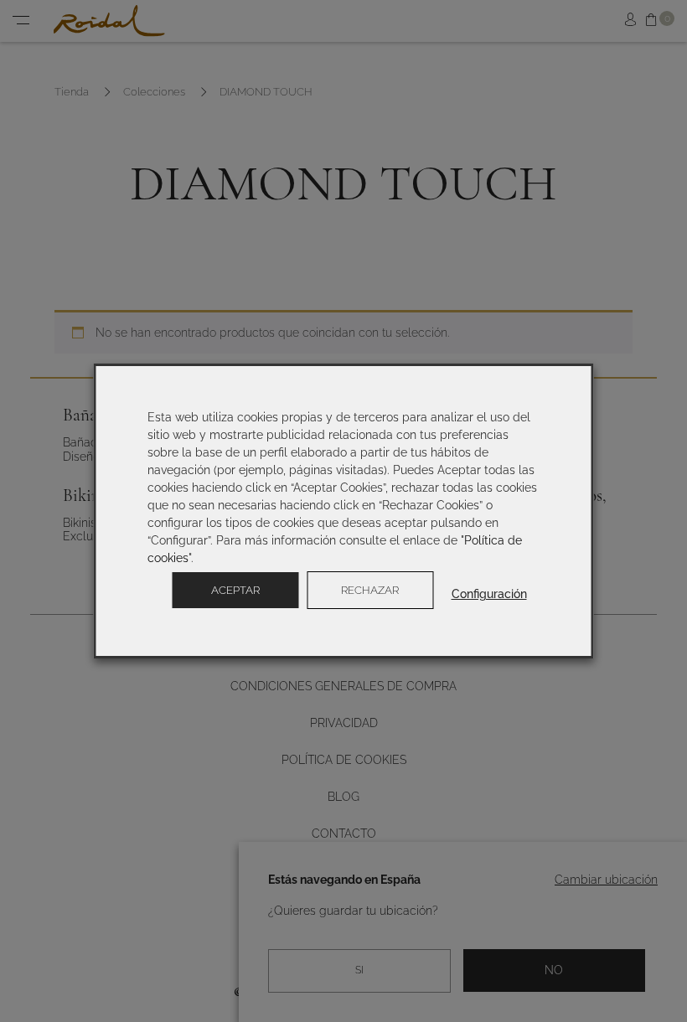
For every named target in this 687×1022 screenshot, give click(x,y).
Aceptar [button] (235, 590)
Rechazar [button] (370, 590)
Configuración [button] (489, 594)
